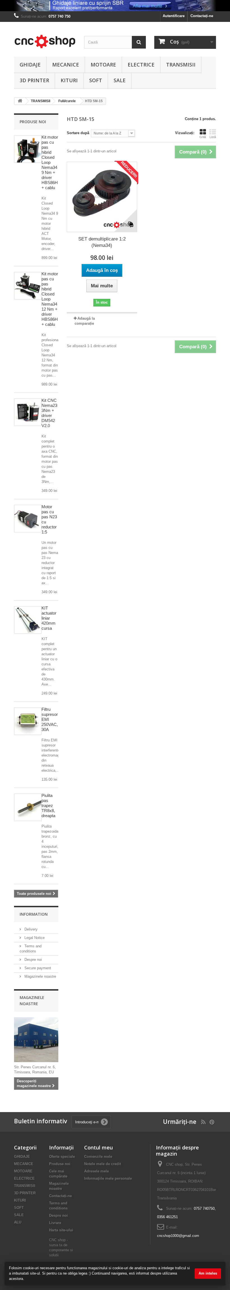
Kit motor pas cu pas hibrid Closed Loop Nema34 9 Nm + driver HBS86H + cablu (50, 162)
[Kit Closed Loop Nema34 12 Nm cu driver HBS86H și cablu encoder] (28, 285)
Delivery (30, 929)
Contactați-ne (201, 16)
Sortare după (78, 133)
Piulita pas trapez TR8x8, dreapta (48, 805)
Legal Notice (34, 938)
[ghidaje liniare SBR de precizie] (115, 5)
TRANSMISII (181, 64)
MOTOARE (103, 64)
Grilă (202, 137)
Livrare (55, 1223)
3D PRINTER (34, 80)
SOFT (95, 80)
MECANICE (65, 64)
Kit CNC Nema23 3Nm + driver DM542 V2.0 (49, 413)
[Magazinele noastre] (36, 1039)
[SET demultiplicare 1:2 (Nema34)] (102, 196)
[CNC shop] (45, 41)
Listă (213, 137)
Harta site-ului (61, 1230)
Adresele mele (96, 1171)
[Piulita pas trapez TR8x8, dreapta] (28, 807)
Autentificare (174, 16)
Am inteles (208, 1273)
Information (34, 914)
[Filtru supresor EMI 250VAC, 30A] (28, 721)
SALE (120, 80)
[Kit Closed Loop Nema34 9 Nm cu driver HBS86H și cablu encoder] (28, 149)
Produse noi (33, 121)
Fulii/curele (67, 101)
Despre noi (32, 959)
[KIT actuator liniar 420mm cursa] (28, 620)
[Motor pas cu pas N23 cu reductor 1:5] (28, 518)
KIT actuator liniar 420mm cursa (49, 618)
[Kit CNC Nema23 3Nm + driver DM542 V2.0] (28, 412)
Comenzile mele (98, 1156)
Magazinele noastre (39, 976)
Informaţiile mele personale (108, 1178)
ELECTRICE (141, 64)
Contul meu (98, 1147)
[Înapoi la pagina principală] (20, 101)
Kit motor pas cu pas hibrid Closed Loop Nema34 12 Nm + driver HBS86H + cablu (50, 299)
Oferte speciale (62, 1156)
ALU (17, 1222)
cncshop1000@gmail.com (178, 1236)
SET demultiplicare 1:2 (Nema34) (102, 242)
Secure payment (37, 968)
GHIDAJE (30, 64)
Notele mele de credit (102, 1164)
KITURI (69, 80)
